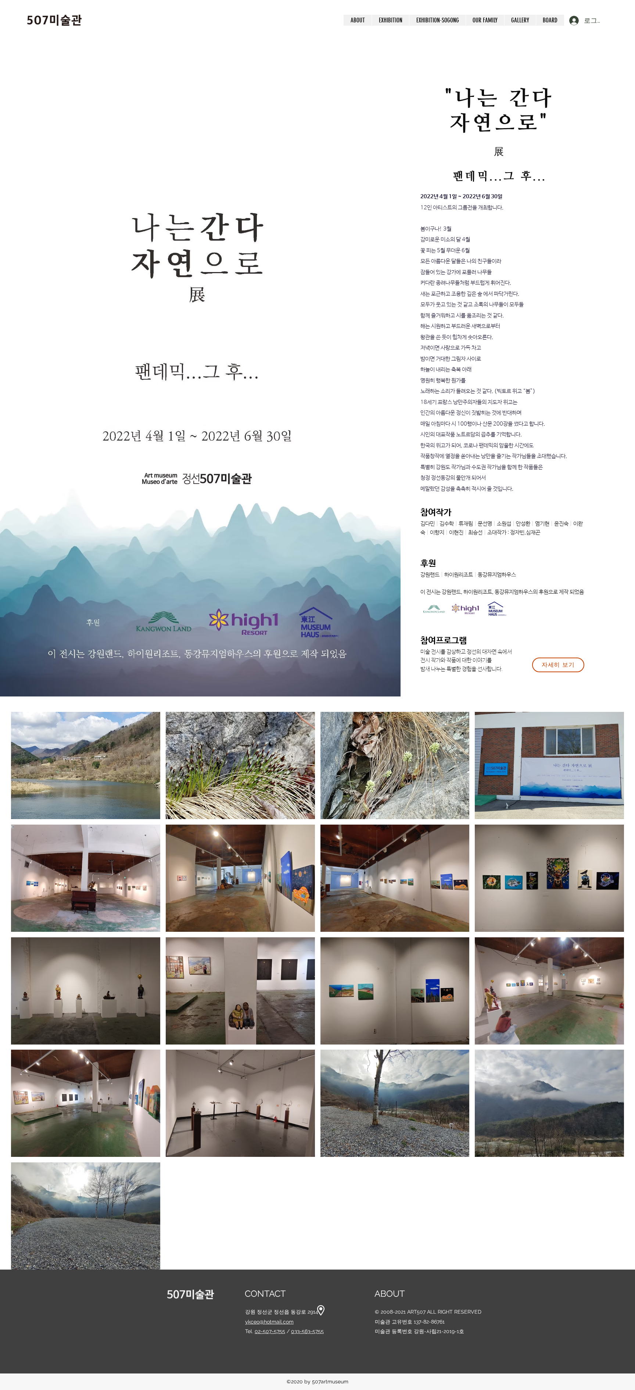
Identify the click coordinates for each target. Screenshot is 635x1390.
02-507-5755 (270, 1331)
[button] (390, 20)
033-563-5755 (307, 1331)
